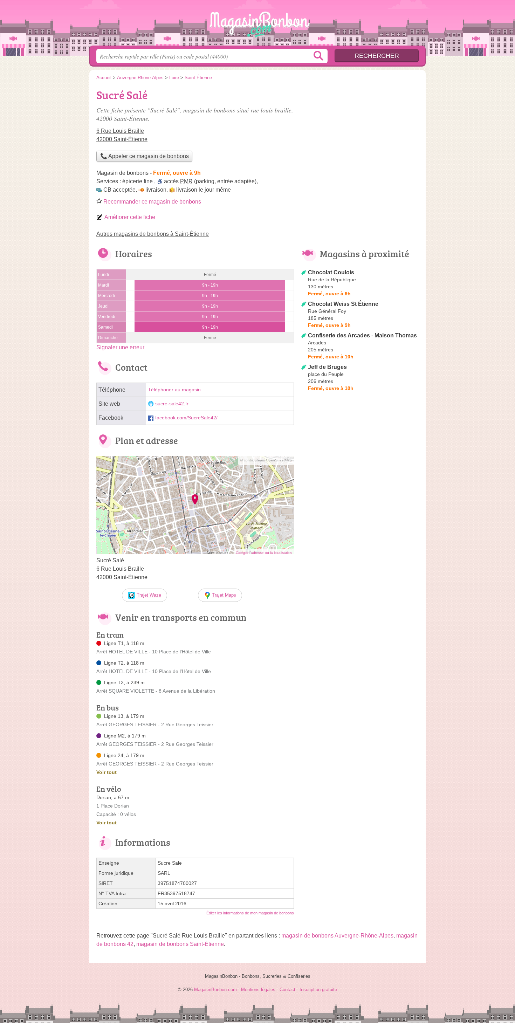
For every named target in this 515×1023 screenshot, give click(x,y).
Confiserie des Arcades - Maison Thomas (362, 335)
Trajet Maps (224, 595)
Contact (287, 989)
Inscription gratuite (318, 989)
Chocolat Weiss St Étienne (343, 304)
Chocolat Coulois (331, 272)
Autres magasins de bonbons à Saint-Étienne (152, 234)
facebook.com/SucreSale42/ (186, 417)
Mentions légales (258, 989)
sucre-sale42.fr (171, 403)
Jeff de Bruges (327, 367)
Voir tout (106, 772)
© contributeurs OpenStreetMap (266, 460)
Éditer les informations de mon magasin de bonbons (250, 913)
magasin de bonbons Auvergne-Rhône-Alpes (337, 936)
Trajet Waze (149, 595)
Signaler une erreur (120, 347)
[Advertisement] (360, 135)
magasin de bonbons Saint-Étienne (180, 944)
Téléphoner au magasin (174, 389)
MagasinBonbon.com (257, 25)
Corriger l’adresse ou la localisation (264, 553)
